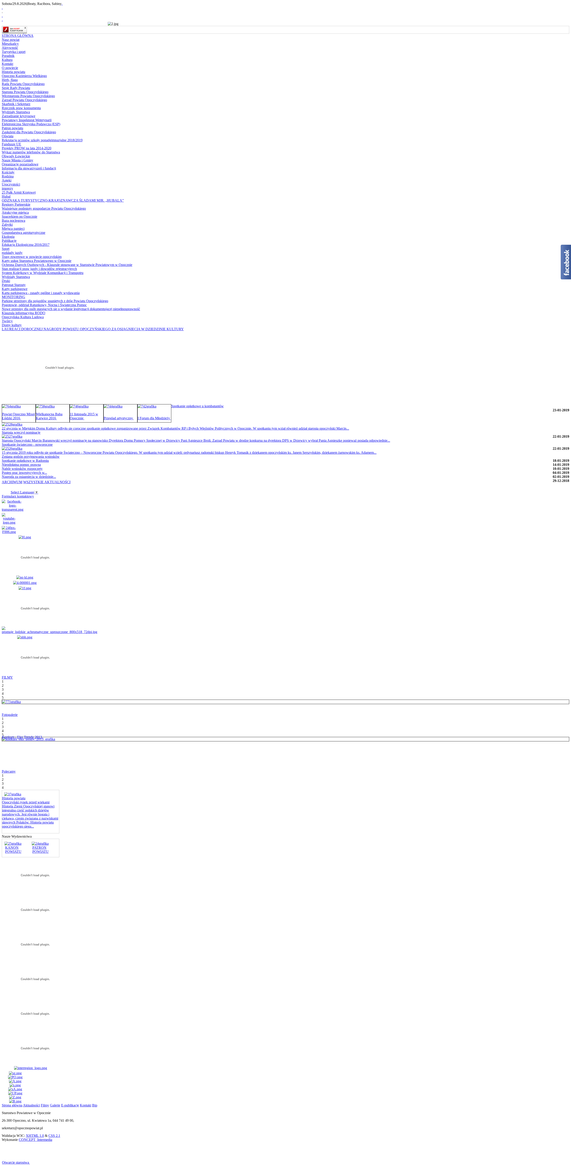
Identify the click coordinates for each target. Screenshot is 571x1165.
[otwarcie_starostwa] (11, 702)
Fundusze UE (11, 144)
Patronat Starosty (14, 285)
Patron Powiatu (40, 849)
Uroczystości (11, 184)
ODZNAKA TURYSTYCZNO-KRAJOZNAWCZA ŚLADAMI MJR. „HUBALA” (63, 200)
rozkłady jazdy (12, 253)
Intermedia (35, 1140)
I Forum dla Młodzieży (154, 418)
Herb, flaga (10, 80)
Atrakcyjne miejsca (15, 212)
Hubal (6, 196)
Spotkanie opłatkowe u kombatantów (197, 406)
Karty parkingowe (14, 289)
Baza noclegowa (13, 220)
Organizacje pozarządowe (20, 164)
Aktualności (31, 1105)
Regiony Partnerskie (16, 204)
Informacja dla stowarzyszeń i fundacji (29, 168)
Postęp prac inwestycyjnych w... (24, 473)
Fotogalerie (10, 715)
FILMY (7, 677)
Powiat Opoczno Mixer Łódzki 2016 (18, 416)
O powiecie (10, 68)
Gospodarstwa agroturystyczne (23, 232)
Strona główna (12, 1105)
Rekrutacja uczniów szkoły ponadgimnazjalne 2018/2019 (42, 140)
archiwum (12, 482)
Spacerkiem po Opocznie (19, 216)
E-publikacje (70, 1105)
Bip (94, 1105)
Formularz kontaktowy (18, 496)
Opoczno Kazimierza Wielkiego (24, 76)
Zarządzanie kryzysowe (18, 116)
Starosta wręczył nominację (21, 432)
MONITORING (13, 297)
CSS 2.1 (54, 1136)
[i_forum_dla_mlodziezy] (147, 406)
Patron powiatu (12, 128)
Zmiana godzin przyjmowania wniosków (31, 456)
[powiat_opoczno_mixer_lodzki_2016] (11, 406)
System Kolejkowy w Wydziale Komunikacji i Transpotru (42, 273)
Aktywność (10, 48)
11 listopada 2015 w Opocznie (84, 416)
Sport (5, 249)
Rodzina (8, 176)
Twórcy (7, 321)
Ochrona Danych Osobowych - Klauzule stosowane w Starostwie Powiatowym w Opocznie (67, 265)
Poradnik (8, 56)
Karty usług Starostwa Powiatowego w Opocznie (36, 261)
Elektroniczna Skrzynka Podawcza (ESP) (31, 124)
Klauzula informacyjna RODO (23, 313)
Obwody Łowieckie (16, 156)
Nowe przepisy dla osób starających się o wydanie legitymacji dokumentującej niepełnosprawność (71, 309)
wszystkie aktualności (46, 482)
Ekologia (8, 236)
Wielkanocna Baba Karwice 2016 (49, 416)
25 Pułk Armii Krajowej (19, 192)
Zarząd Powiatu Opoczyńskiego (24, 100)
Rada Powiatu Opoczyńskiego (23, 84)
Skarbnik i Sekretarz (16, 104)
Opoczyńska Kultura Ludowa (23, 317)
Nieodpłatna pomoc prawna (21, 464)
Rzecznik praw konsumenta (21, 108)
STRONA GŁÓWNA (17, 36)
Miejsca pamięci (13, 228)
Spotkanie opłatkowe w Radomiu (25, 460)
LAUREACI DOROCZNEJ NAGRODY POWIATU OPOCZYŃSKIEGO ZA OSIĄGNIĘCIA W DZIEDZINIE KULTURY (93, 329)
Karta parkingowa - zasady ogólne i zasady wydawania (41, 293)
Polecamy (9, 771)
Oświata (7, 136)
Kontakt (7, 64)
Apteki (6, 180)
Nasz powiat (10, 40)
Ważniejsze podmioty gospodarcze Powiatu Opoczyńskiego (44, 208)
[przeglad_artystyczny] (113, 406)
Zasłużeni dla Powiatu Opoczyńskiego (29, 132)
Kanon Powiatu (13, 849)
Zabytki (7, 224)
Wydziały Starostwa (16, 112)
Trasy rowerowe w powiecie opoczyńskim (32, 257)
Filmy (45, 1105)
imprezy (7, 188)
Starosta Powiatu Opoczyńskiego (25, 92)
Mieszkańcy (10, 44)
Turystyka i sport (13, 52)
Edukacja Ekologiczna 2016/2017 (26, 245)
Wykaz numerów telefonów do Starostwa (31, 152)
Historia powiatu (13, 72)
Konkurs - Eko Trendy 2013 (22, 737)
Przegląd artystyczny (119, 418)
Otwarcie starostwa (16, 1162)
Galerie (55, 1105)
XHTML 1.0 (35, 1136)
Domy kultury (12, 325)
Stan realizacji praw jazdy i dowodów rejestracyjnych (39, 269)
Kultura (7, 60)
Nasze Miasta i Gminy (17, 160)
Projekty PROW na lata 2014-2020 (26, 148)
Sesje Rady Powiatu (16, 88)
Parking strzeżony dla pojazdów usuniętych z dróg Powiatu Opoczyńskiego (55, 301)
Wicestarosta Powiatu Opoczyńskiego (28, 96)
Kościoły (8, 172)
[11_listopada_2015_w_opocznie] (79, 406)
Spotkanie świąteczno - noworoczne (27, 444)
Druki (6, 281)
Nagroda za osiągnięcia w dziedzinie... (29, 477)
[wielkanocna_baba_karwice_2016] (45, 406)
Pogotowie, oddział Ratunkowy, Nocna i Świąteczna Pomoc (44, 305)
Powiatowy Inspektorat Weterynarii (27, 120)
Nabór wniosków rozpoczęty (22, 469)
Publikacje (9, 241)
